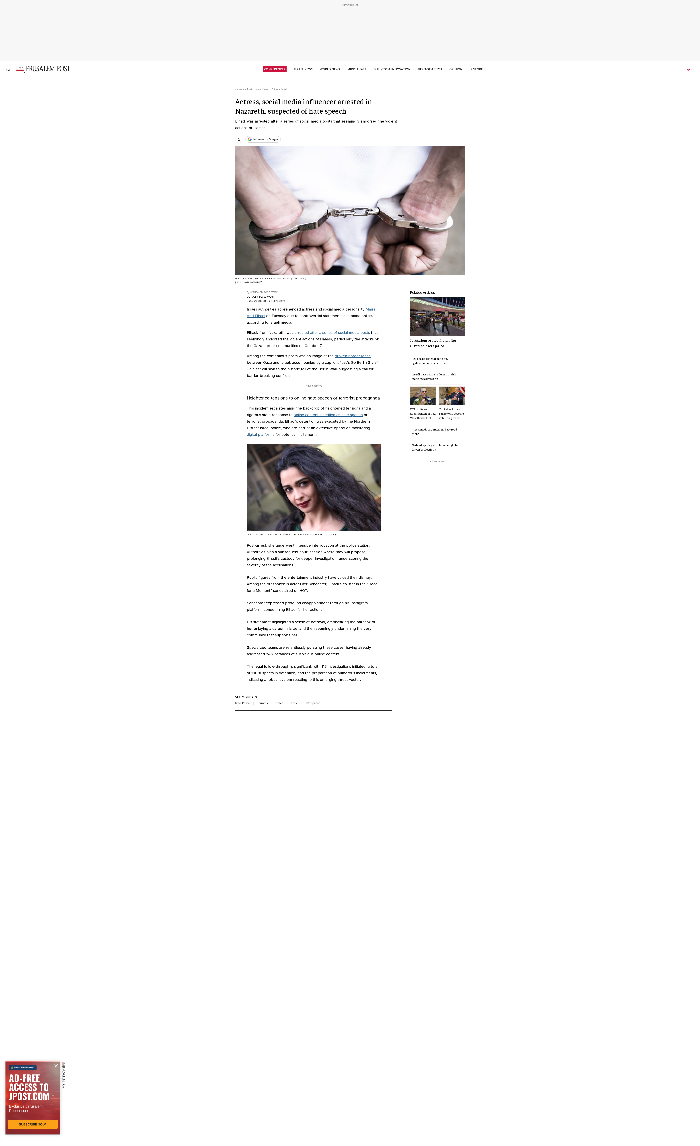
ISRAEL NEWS (303, 69)
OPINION (455, 69)
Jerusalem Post (243, 89)
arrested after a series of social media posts (332, 332)
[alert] (32, 1104)
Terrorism (263, 703)
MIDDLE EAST (356, 69)
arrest (294, 703)
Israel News (262, 89)
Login (688, 69)
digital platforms (260, 434)
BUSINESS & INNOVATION (392, 69)
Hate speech (312, 703)
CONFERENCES (274, 69)
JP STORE (476, 69)
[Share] (238, 139)
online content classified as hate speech (328, 415)
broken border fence (353, 356)
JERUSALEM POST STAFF (264, 292)
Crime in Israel (279, 89)
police (279, 703)
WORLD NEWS (330, 69)
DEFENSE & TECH (430, 69)
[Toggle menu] (7, 69)
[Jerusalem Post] (40, 69)
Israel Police (242, 703)
